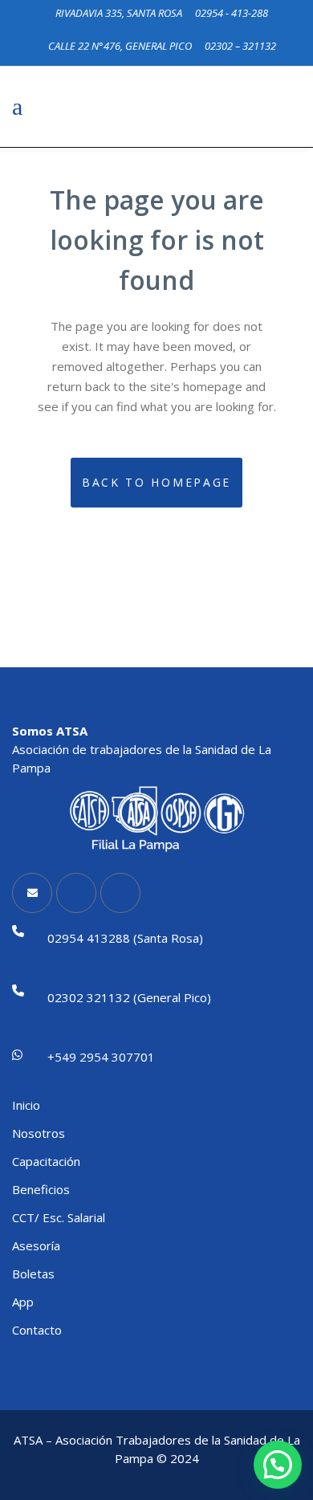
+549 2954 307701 (101, 1057)
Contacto (37, 1330)
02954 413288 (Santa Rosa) (125, 938)
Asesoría (36, 1245)
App (23, 1302)
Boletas (33, 1274)
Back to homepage (156, 482)
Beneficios (41, 1189)
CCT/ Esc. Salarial (58, 1217)
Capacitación (46, 1161)
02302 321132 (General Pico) (129, 997)
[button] (278, 1465)
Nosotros (38, 1133)
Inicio (26, 1105)
